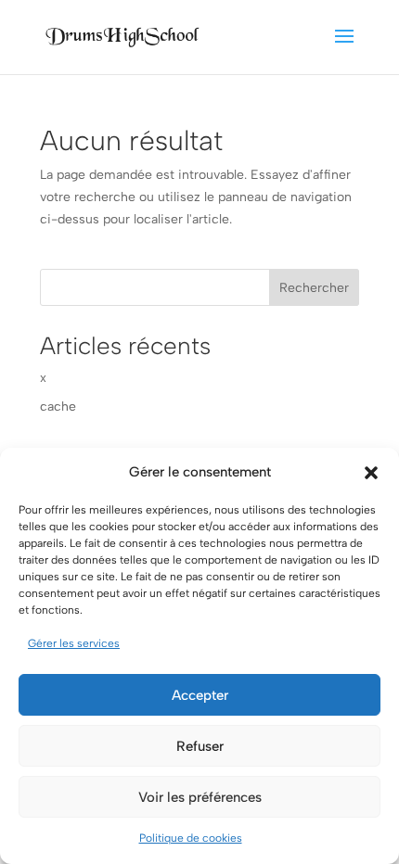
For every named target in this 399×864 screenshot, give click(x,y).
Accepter (200, 695)
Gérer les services (74, 643)
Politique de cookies (190, 838)
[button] (371, 473)
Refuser (200, 746)
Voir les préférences (200, 797)
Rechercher (314, 288)
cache (58, 406)
